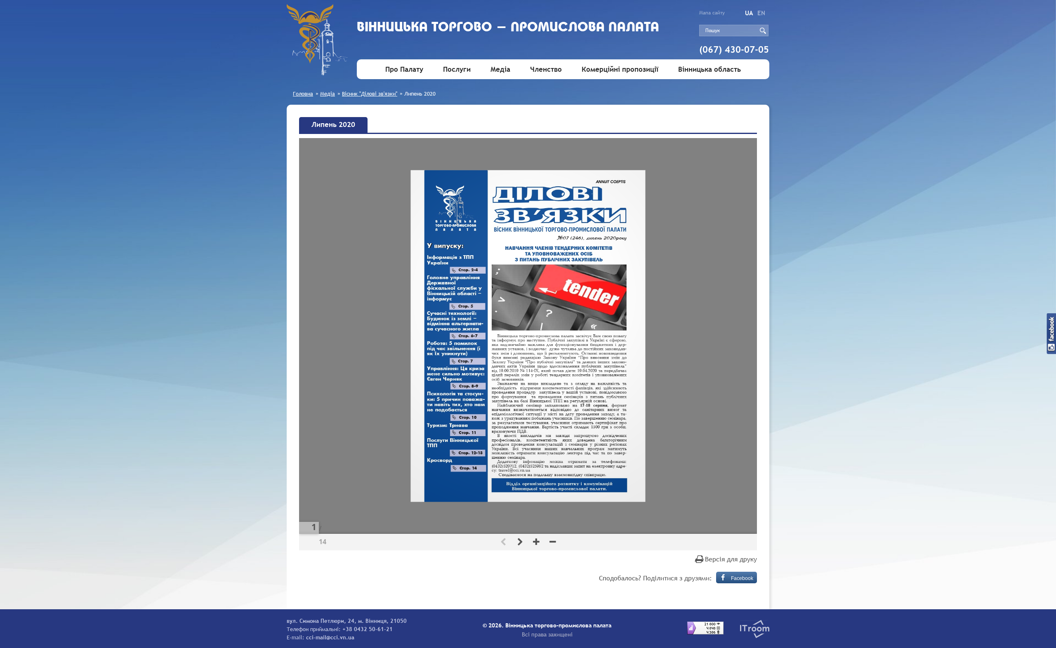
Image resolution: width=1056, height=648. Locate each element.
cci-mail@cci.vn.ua (330, 637)
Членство (546, 69)
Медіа (500, 69)
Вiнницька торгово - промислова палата (508, 27)
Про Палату (404, 69)
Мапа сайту (712, 12)
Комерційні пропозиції (620, 69)
